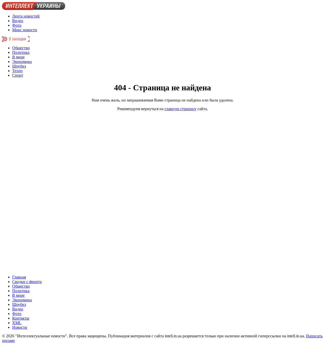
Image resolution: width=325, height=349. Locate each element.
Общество (21, 48)
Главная (19, 277)
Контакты (20, 318)
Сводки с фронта (27, 281)
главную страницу (181, 109)
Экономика (22, 61)
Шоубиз (19, 66)
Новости (19, 327)
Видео (17, 21)
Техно (17, 71)
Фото (16, 25)
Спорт (17, 75)
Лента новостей (26, 16)
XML (16, 323)
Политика (20, 52)
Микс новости (24, 30)
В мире (18, 57)
